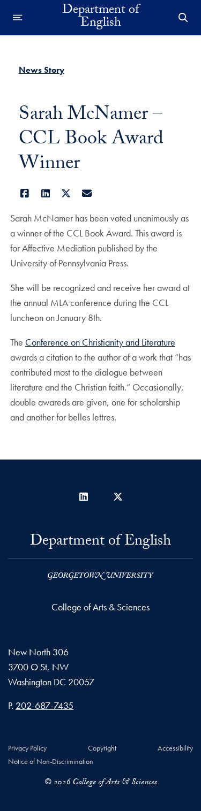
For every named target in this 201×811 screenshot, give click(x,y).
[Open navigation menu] (17, 17)
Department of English (100, 17)
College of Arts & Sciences (100, 607)
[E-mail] (86, 193)
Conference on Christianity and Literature (100, 342)
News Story (41, 69)
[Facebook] (25, 193)
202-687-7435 (44, 705)
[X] (66, 193)
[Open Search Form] (183, 17)
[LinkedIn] (45, 193)
